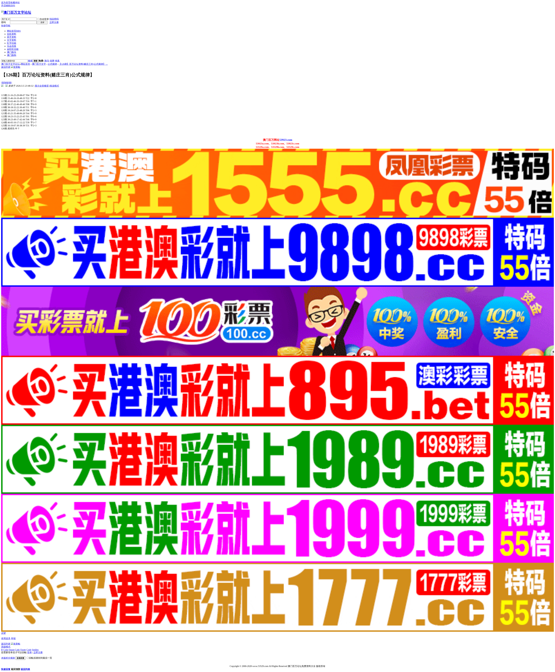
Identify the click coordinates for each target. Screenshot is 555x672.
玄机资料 (11, 34)
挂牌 (52, 60)
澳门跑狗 (11, 55)
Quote (23, 649)
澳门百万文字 (39, 64)
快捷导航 (5, 25)
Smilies (35, 649)
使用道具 (5, 638)
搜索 (30, 60)
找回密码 (54, 19)
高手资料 (11, 37)
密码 (3, 22)
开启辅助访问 (8, 5)
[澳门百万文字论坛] (16, 12)
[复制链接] (6, 82)
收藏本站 (15, 2)
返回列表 (5, 67)
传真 (57, 60)
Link (17, 649)
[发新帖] (15, 67)
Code (28, 649)
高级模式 (5, 647)
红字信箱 (11, 43)
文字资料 (11, 40)
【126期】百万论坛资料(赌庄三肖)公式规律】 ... (83, 64)
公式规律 (52, 64)
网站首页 (14, 31)
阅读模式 (54, 86)
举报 (13, 638)
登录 (29, 652)
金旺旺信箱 (12, 49)
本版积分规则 (8, 658)
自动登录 (44, 19)
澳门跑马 (11, 52)
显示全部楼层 (42, 86)
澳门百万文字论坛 (10, 64)
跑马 (47, 60)
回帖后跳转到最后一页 (40, 658)
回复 (3, 633)
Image (12, 649)
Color (6, 649)
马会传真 (11, 46)
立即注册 (54, 22)
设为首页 (5, 2)
